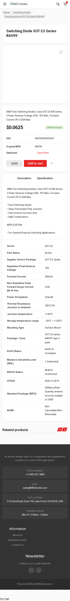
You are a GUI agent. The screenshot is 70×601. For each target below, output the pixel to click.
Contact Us (18, 545)
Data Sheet (43, 152)
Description (24, 178)
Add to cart (35, 163)
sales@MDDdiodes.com (35, 488)
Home (7, 12)
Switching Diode (22, 12)
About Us (17, 535)
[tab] (24, 178)
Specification (45, 178)
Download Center (17, 540)
